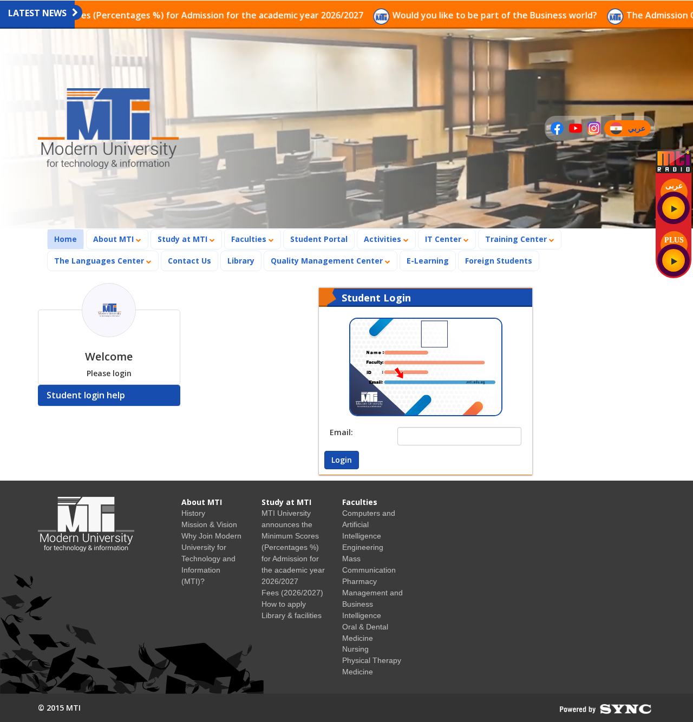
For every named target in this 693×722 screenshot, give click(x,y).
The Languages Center (100, 260)
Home (68, 238)
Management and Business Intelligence (372, 604)
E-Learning (428, 260)
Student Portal (319, 239)
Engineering (362, 547)
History (193, 513)
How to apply (283, 604)
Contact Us (189, 260)
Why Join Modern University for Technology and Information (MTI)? (211, 558)
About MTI (114, 239)
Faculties (250, 239)
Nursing (355, 649)
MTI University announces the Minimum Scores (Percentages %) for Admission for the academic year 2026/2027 (293, 547)
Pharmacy (359, 581)
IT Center (444, 239)
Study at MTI (184, 239)
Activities (383, 239)
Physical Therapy (371, 660)
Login (341, 460)
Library (240, 260)
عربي (639, 129)
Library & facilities (291, 615)
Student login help (86, 395)
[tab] (109, 395)
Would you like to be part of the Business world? (449, 15)
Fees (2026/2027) (292, 592)
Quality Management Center (328, 260)
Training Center (517, 239)
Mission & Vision (209, 524)
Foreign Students (502, 260)
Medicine (357, 671)
